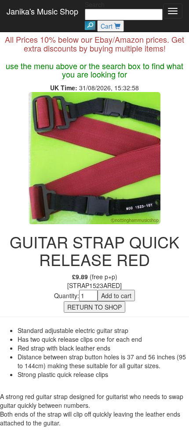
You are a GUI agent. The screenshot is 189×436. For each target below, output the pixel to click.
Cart (107, 26)
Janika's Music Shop (42, 11)
